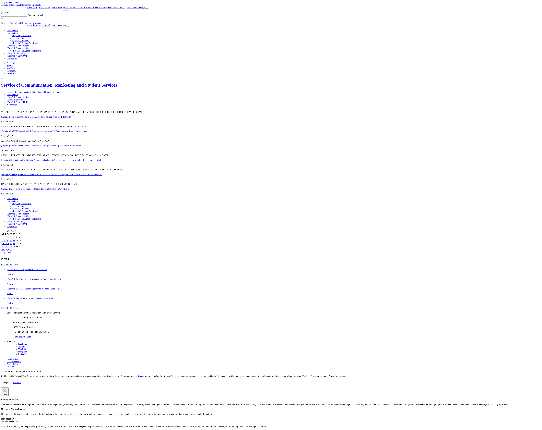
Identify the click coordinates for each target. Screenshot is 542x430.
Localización (18, 38)
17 (11, 243)
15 (5, 243)
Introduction (12, 30)
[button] (12, 33)
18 (14, 243)
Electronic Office (74, 7)
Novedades (12, 58)
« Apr (3, 253)
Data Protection (14, 361)
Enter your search (35, 15)
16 (8, 243)
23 (8, 246)
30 (8, 250)
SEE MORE (9, 265)
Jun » (10, 253)
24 (11, 246)
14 (3, 243)
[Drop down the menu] (66, 10)
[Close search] (2, 21)
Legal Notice (12, 359)
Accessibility (12, 364)
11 (14, 240)
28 (3, 250)
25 (14, 246)
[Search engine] (147, 8)
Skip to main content (10, 2)
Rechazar (17, 382)
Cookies (10, 366)
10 (11, 240)
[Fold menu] (67, 26)
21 (3, 246)
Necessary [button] (6, 409)
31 (11, 250)
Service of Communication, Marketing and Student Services (59, 85)
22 (5, 246)
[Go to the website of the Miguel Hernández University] (21, 5)
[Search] (2, 18)
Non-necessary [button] (7, 419)
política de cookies (139, 376)
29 (5, 250)
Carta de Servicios (20, 40)
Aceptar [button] (6, 382)
